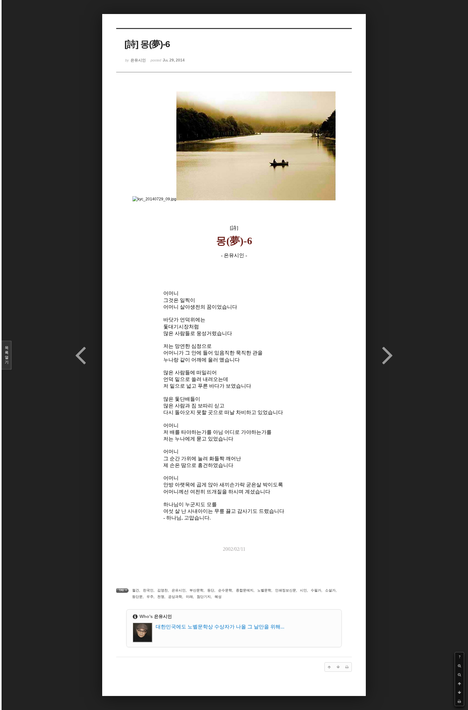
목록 (7, 355)
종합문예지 (244, 590)
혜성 (218, 597)
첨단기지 (204, 597)
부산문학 (196, 590)
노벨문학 (264, 590)
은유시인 (179, 590)
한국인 (148, 590)
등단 (210, 590)
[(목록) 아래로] (459, 692)
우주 (149, 597)
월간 (135, 590)
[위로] (459, 683)
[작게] (459, 674)
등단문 (137, 597)
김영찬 (162, 590)
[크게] (459, 665)
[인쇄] (459, 701)
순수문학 (225, 590)
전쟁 (160, 597)
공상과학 (175, 597)
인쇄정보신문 (285, 590)
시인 (303, 590)
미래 (189, 597)
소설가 (330, 590)
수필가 (316, 590)
